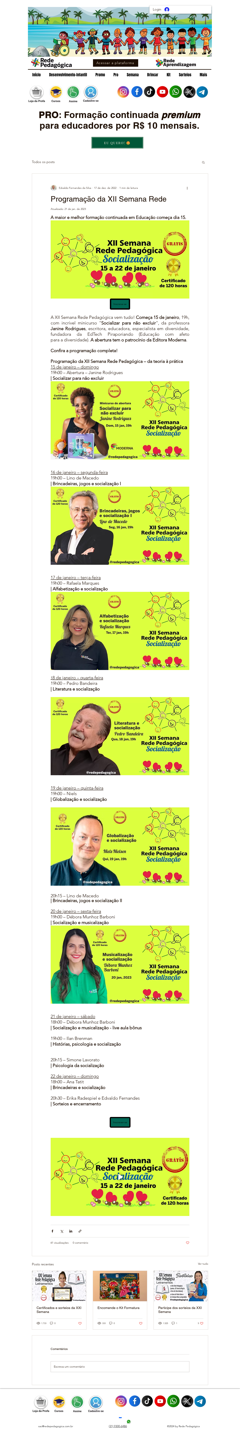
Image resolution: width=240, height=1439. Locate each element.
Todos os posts (43, 162)
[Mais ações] (187, 188)
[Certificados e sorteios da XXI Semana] (59, 1286)
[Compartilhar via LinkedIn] (71, 1231)
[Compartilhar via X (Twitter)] (61, 1231)
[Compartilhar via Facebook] (52, 1231)
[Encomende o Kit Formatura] (120, 1286)
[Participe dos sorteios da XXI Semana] (181, 1286)
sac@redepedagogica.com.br (55, 1426)
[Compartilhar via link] (80, 1231)
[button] (203, 162)
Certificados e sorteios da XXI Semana (59, 1310)
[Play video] (120, 1177)
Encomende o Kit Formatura (119, 1308)
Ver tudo (203, 1263)
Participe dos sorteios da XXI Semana (180, 1310)
